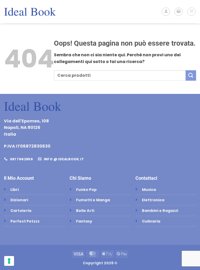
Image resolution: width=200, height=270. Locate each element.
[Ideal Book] (30, 12)
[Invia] (191, 75)
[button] (178, 12)
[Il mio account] (166, 12)
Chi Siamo (80, 178)
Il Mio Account (19, 178)
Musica (149, 189)
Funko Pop (86, 189)
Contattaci (146, 178)
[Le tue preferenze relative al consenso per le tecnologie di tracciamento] (9, 261)
